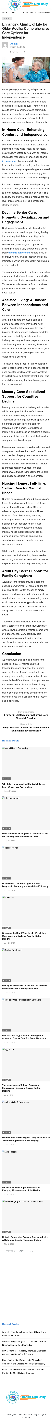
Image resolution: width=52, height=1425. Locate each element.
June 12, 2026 (9, 1042)
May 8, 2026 (9, 1244)
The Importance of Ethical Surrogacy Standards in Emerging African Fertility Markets (22, 1087)
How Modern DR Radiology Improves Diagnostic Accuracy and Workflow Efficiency (25, 885)
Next (21, 1251)
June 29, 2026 (9, 992)
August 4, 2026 (10, 791)
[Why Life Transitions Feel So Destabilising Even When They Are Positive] (26, 763)
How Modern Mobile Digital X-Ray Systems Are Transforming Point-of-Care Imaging (26, 1139)
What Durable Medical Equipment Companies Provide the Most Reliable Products (23, 1371)
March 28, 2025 (17, 46)
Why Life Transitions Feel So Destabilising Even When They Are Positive (23, 785)
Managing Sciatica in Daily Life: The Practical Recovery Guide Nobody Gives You (25, 987)
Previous (10, 1251)
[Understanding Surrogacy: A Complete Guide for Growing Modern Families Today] (26, 813)
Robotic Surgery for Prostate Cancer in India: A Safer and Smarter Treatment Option (25, 1238)
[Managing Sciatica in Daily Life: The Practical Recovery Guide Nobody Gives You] (26, 965)
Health (6, 18)
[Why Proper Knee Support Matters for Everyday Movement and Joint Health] (26, 1167)
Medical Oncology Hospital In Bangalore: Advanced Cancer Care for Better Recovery (24, 1037)
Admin (14, 43)
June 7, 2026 (9, 1095)
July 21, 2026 (9, 840)
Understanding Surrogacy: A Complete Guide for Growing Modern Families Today (25, 835)
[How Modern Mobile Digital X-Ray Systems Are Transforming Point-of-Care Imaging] (26, 1117)
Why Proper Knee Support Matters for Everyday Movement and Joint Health (21, 1189)
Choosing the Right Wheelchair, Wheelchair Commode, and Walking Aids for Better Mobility (24, 935)
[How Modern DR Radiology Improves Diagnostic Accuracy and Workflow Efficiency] (26, 863)
